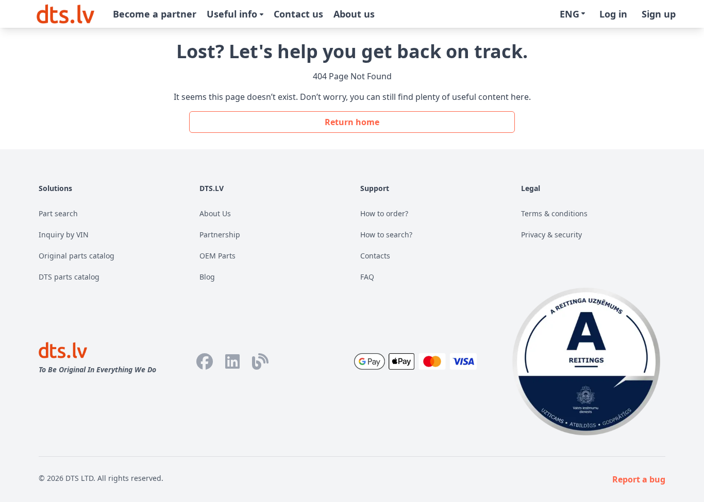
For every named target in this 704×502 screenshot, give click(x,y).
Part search (58, 213)
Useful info (233, 14)
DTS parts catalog (69, 277)
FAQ (367, 277)
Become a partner (154, 14)
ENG (569, 14)
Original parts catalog (76, 256)
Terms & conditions (554, 213)
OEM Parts (217, 256)
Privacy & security (551, 234)
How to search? (386, 234)
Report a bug (638, 479)
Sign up (659, 14)
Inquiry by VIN (64, 234)
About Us (215, 213)
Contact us (298, 14)
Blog (207, 277)
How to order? (384, 213)
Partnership (219, 234)
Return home (352, 122)
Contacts (375, 256)
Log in (613, 14)
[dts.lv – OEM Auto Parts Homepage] (65, 14)
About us (354, 14)
